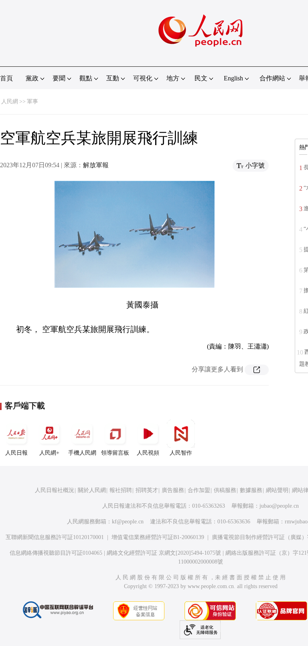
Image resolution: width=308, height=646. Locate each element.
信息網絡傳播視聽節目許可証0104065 (56, 553)
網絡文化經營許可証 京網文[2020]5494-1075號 (164, 553)
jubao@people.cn (279, 506)
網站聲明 (277, 490)
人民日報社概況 (54, 490)
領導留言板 (115, 453)
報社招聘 (120, 490)
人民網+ (49, 453)
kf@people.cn (128, 522)
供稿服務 (225, 490)
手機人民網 (82, 453)
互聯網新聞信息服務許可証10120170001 (55, 537)
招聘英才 (147, 490)
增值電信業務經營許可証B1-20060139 (157, 537)
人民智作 (181, 453)
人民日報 (16, 453)
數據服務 (251, 490)
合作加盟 (199, 490)
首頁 (6, 78)
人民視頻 (148, 453)
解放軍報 (96, 165)
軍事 (32, 101)
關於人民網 (92, 490)
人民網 (9, 101)
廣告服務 (173, 490)
